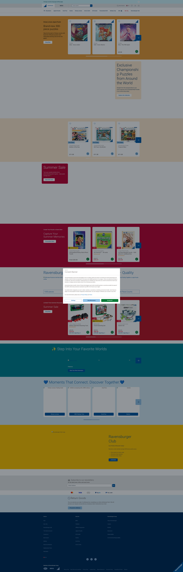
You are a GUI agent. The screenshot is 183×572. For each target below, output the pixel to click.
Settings (73, 300)
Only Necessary (91, 300)
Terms (90, 294)
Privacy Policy (84, 294)
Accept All (109, 300)
